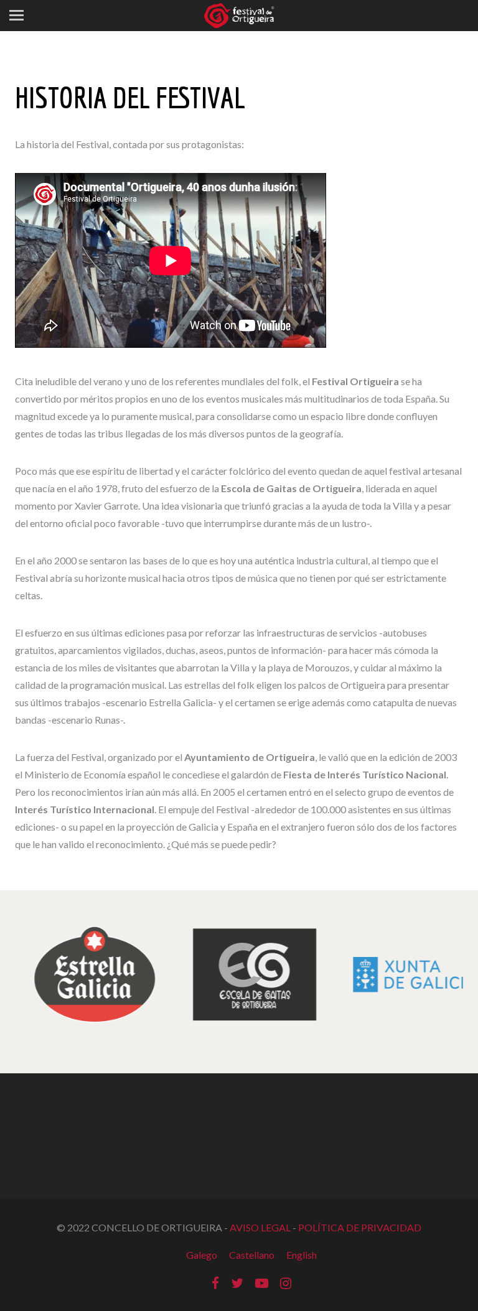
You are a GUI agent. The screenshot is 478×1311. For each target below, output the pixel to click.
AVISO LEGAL (260, 1227)
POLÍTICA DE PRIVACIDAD (359, 1227)
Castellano (251, 1255)
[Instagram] (285, 1282)
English (301, 1255)
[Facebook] (215, 1282)
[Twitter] (237, 1282)
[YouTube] (261, 1282)
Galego (201, 1255)
